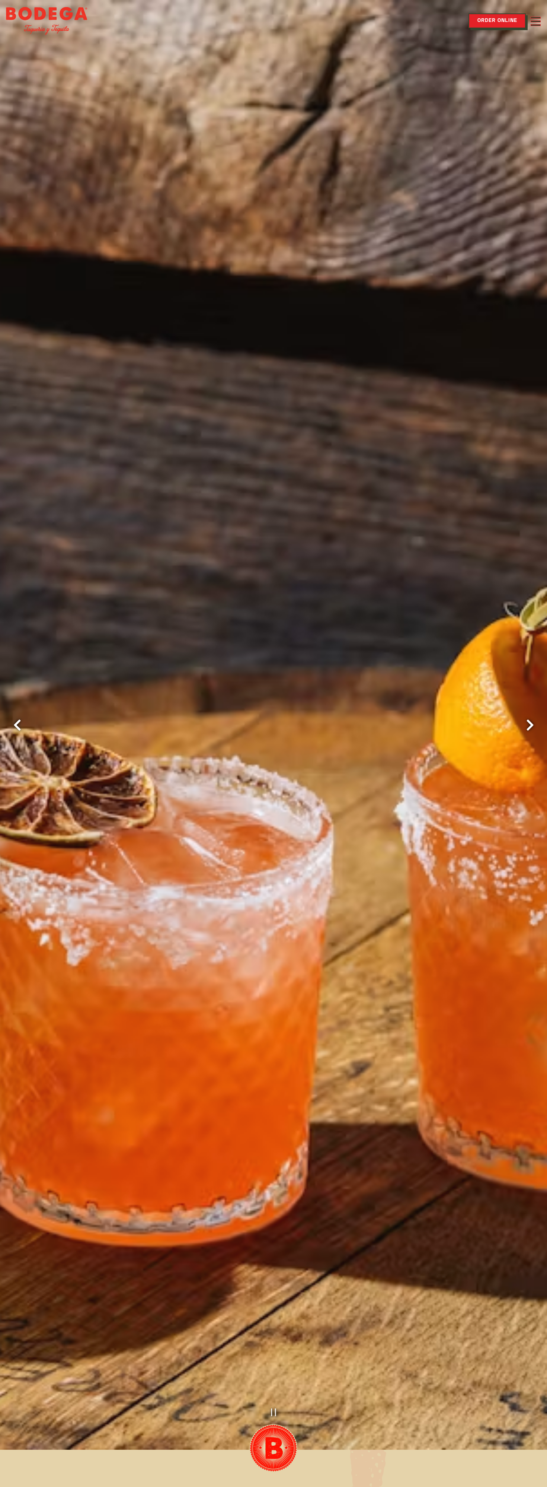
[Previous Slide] (17, 725)
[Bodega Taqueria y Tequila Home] (46, 21)
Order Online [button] (497, 20)
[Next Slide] (530, 725)
